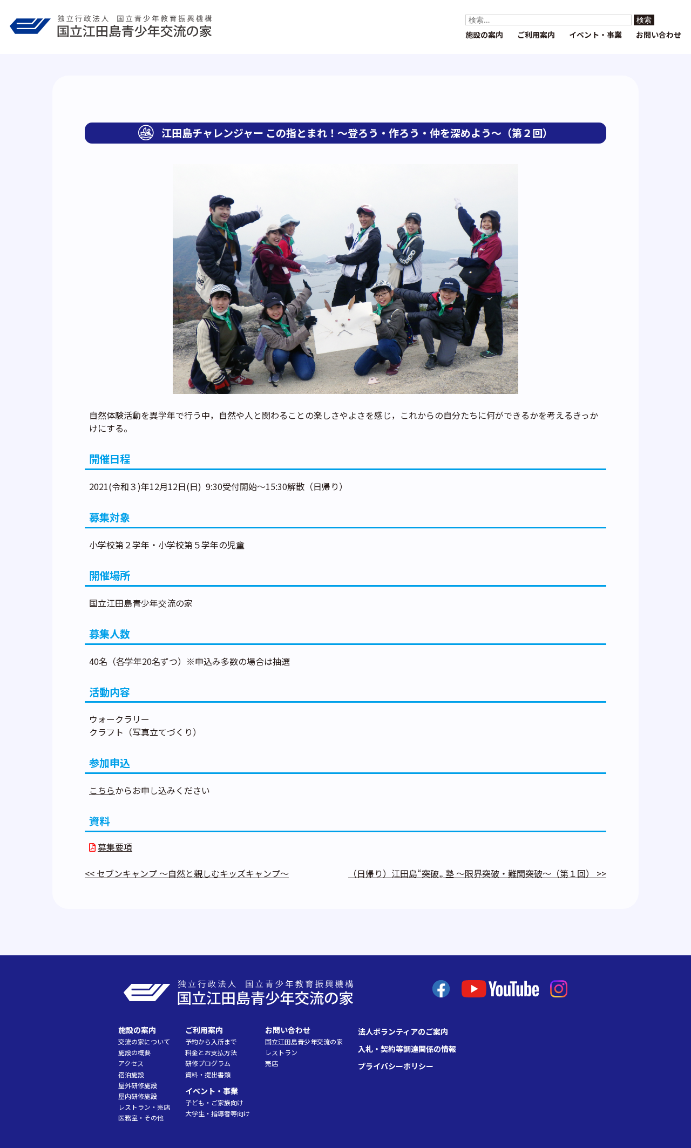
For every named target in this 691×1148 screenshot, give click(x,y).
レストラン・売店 (144, 1106)
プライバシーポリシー (395, 1066)
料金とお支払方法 (211, 1052)
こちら (102, 790)
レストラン (281, 1052)
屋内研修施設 (137, 1096)
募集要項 (115, 846)
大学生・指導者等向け (217, 1113)
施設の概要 (134, 1052)
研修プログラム (208, 1063)
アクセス (131, 1063)
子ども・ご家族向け (214, 1102)
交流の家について (144, 1041)
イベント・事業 (595, 34)
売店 (271, 1063)
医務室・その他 (141, 1117)
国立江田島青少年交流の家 (304, 1041)
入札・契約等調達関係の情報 (407, 1048)
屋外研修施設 (137, 1085)
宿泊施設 (131, 1074)
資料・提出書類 (208, 1074)
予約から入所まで (211, 1041)
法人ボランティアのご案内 (403, 1031)
